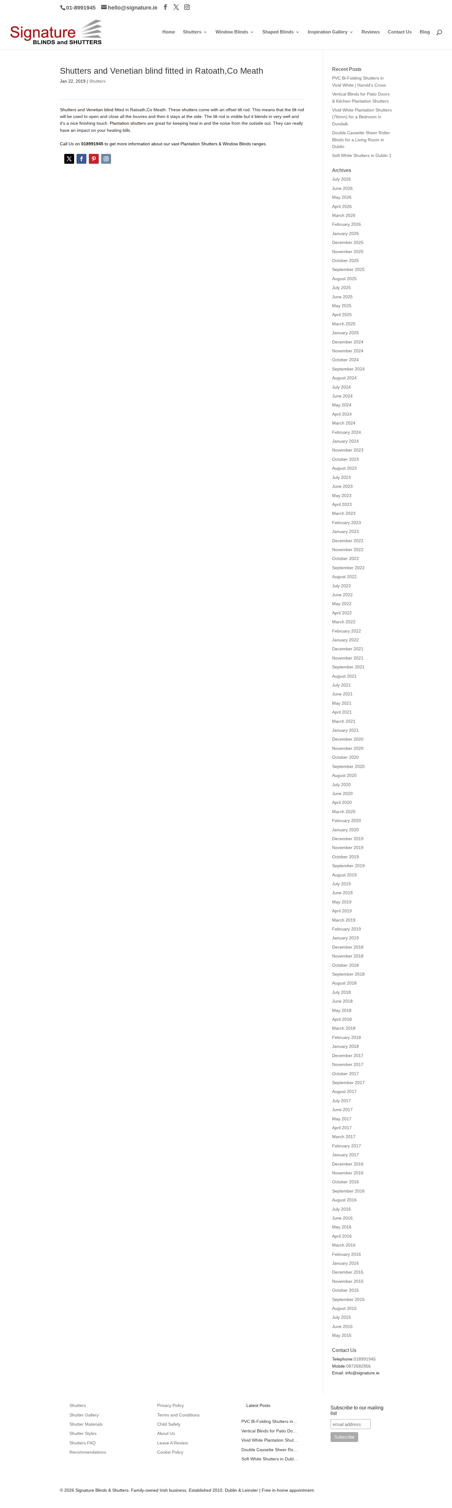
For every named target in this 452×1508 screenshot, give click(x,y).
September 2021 (348, 666)
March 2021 (343, 721)
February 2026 (346, 224)
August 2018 (344, 983)
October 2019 (345, 856)
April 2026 (342, 206)
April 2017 (342, 1127)
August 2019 (344, 874)
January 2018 (345, 1046)
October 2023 (345, 459)
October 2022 (345, 558)
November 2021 (347, 658)
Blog (425, 32)
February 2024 (346, 432)
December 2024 (347, 341)
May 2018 (341, 1010)
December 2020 (347, 739)
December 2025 (347, 242)
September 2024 (348, 368)
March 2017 (343, 1136)
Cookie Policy (170, 1452)
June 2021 (342, 693)
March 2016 (343, 1245)
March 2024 (343, 423)
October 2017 (345, 1073)
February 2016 (346, 1254)
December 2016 (347, 1163)
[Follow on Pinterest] (94, 159)
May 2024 (341, 404)
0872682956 (358, 1366)
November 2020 (347, 748)
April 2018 (342, 1019)
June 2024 (342, 396)
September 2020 (348, 766)
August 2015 (344, 1308)
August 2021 (344, 676)
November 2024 (347, 350)
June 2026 (342, 188)
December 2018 (347, 947)
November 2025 (347, 251)
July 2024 (341, 387)
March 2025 (343, 323)
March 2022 (343, 621)
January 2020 (345, 829)
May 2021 (341, 703)
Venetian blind (99, 109)
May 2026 (341, 197)
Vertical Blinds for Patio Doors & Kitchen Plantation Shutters (269, 1430)
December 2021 (347, 648)
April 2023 (342, 504)
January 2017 (345, 1154)
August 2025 (344, 278)
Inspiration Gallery (327, 32)
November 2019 (347, 847)
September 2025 (348, 269)
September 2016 (348, 1191)
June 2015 (342, 1326)
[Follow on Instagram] (106, 159)
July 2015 (341, 1317)
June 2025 (342, 296)
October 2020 (345, 757)
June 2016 (342, 1218)
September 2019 (348, 865)
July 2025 (341, 287)
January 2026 (345, 233)
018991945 (365, 1359)
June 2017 (342, 1109)
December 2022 (347, 540)
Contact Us (400, 32)
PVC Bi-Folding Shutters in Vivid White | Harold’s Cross (269, 1421)
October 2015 (345, 1290)
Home (168, 32)
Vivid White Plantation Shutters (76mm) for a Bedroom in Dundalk (362, 117)
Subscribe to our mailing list (357, 1410)
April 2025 (342, 314)
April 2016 (342, 1236)
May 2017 (341, 1118)
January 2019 (345, 937)
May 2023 (341, 495)
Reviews (371, 32)
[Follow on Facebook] (81, 159)
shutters (189, 109)
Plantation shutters (128, 123)
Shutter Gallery (84, 1414)
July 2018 (341, 992)
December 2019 (347, 838)
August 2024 (344, 377)
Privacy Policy (170, 1405)
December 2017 (347, 1055)
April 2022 (342, 612)
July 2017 (341, 1100)
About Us (166, 1433)
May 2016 (341, 1226)
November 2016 (347, 1172)
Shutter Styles (83, 1433)
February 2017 (346, 1145)
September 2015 (348, 1299)
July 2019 (341, 883)
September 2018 (348, 974)
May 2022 (341, 603)
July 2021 (341, 685)
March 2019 (343, 920)
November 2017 (347, 1064)
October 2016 (345, 1181)
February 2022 (346, 631)
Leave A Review (172, 1442)
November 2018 (347, 956)
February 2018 (346, 1037)
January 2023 (345, 531)
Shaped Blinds (278, 32)
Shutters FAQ (82, 1442)
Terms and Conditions (178, 1414)
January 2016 (345, 1263)
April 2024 (342, 414)
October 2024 (345, 359)
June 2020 (342, 793)
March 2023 (343, 513)
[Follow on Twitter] (69, 159)
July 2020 (341, 784)
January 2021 (345, 730)
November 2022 (347, 549)
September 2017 (348, 1082)
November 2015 (347, 1281)
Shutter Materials (86, 1424)
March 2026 (343, 215)
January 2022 (345, 639)
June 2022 (342, 594)
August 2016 (344, 1199)
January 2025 (345, 332)
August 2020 (344, 775)
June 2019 (342, 892)
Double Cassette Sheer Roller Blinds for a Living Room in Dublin (361, 139)
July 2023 (341, 477)
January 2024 (345, 441)
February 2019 (346, 928)
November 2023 (347, 450)
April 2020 (342, 802)
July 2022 (341, 585)
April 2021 (342, 712)
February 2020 (346, 820)
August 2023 (344, 468)
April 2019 (342, 910)
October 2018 (345, 965)
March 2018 (343, 1028)
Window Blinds (232, 32)
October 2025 (345, 260)
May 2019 (341, 901)
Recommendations (87, 1452)
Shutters (192, 32)
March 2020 (343, 811)
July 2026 (341, 179)
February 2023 (346, 522)
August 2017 (344, 1091)
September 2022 (348, 567)
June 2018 (342, 1001)
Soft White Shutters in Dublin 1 (361, 155)
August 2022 (344, 576)
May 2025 (341, 305)
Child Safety (168, 1424)
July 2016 (341, 1209)
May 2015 (341, 1335)
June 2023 (342, 486)
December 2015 (347, 1272)
